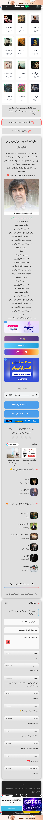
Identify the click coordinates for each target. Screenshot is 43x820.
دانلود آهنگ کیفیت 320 (20, 405)
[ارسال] (8, 642)
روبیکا (20, 338)
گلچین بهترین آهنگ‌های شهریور (19, 122)
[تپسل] (1, 7)
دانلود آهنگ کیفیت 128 (20, 414)
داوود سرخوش (22, 153)
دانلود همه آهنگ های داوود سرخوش (21, 584)
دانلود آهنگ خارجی (12, 594)
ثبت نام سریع (11, 808)
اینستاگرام (19, 352)
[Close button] (41, 795)
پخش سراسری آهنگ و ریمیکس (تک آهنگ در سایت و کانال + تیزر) (23, 790)
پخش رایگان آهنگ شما (19, 131)
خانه (22, 785)
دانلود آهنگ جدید (27, 594)
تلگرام (20, 345)
